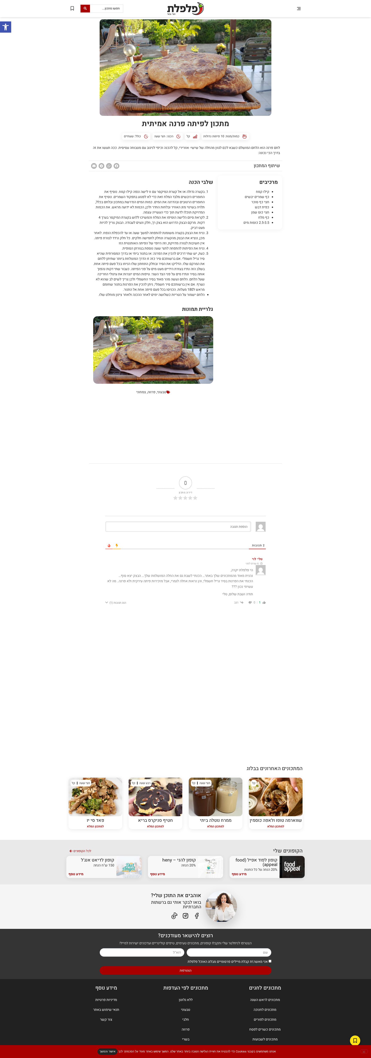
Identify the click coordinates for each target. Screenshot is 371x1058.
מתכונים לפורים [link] (265, 1019)
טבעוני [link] (161, 392)
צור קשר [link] (106, 1019)
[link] (5, 27)
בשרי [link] (185, 1039)
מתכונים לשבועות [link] (265, 1039)
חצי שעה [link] (159, 136)
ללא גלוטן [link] (186, 999)
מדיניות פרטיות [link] (106, 999)
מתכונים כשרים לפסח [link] (265, 1029)
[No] (364, 1051)
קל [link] (188, 136)
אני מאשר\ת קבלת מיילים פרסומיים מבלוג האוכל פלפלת (228, 961)
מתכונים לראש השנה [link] (265, 999)
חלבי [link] (185, 1019)
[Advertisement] (250, 298)
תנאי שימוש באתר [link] (106, 1009)
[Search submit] (85, 8)
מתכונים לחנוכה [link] (265, 1009)
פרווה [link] (151, 392)
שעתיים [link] (129, 136)
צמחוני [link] (141, 392)
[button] (299, 8)
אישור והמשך (107, 1051)
